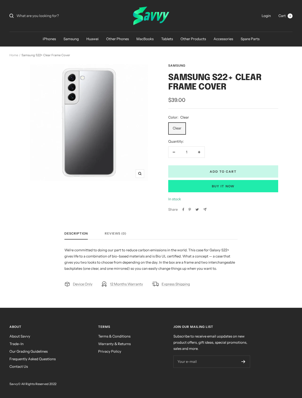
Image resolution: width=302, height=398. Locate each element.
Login (266, 15)
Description (76, 233)
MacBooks (145, 39)
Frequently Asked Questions (32, 359)
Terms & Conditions (114, 336)
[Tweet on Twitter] (197, 209)
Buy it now (223, 186)
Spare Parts (250, 39)
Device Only (82, 284)
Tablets (167, 39)
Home (13, 55)
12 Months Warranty (126, 284)
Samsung (71, 39)
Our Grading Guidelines (28, 351)
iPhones (49, 39)
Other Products (193, 39)
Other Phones (117, 39)
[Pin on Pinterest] (190, 209)
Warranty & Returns (114, 344)
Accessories (223, 39)
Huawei (92, 39)
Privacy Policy (109, 351)
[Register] (243, 361)
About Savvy (19, 336)
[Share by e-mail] (204, 209)
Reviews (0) (115, 233)
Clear (177, 128)
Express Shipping (176, 284)
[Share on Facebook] (183, 209)
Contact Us (18, 366)
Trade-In (16, 344)
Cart (284, 15)
